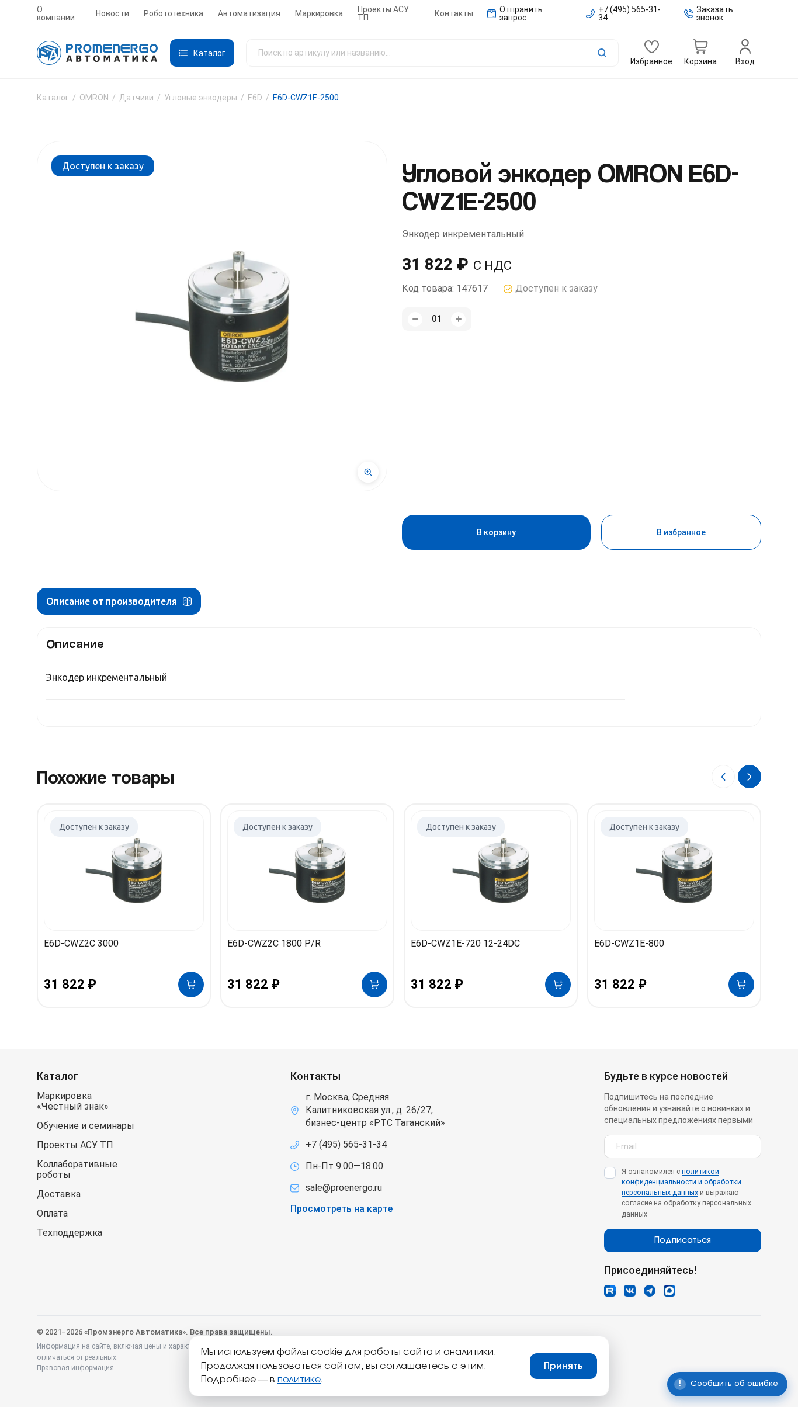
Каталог (53, 97)
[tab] (119, 601)
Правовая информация (75, 1368)
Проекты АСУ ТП (383, 13)
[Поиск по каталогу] (432, 53)
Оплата (52, 1213)
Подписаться (682, 1240)
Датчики (136, 97)
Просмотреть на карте (341, 1209)
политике (299, 1379)
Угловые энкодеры (200, 97)
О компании (56, 13)
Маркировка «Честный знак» (73, 1101)
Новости (112, 13)
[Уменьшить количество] (415, 319)
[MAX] (669, 1291)
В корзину (496, 532)
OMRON (94, 97)
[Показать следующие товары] (749, 776)
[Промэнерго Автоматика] (97, 53)
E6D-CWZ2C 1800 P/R (274, 943)
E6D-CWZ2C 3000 (81, 943)
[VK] (630, 1291)
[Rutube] (610, 1291)
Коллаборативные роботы (77, 1169)
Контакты (454, 13)
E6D (255, 97)
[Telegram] (649, 1291)
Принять (563, 1366)
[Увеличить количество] (458, 319)
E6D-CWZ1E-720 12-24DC (465, 943)
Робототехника (173, 13)
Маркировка (319, 13)
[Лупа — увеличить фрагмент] (368, 472)
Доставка (59, 1194)
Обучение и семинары (85, 1126)
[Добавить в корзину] (191, 984)
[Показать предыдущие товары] (723, 776)
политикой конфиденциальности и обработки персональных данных (681, 1182)
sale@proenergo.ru (344, 1187)
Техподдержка (69, 1233)
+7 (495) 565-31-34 (346, 1144)
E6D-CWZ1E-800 (629, 943)
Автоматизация (249, 13)
